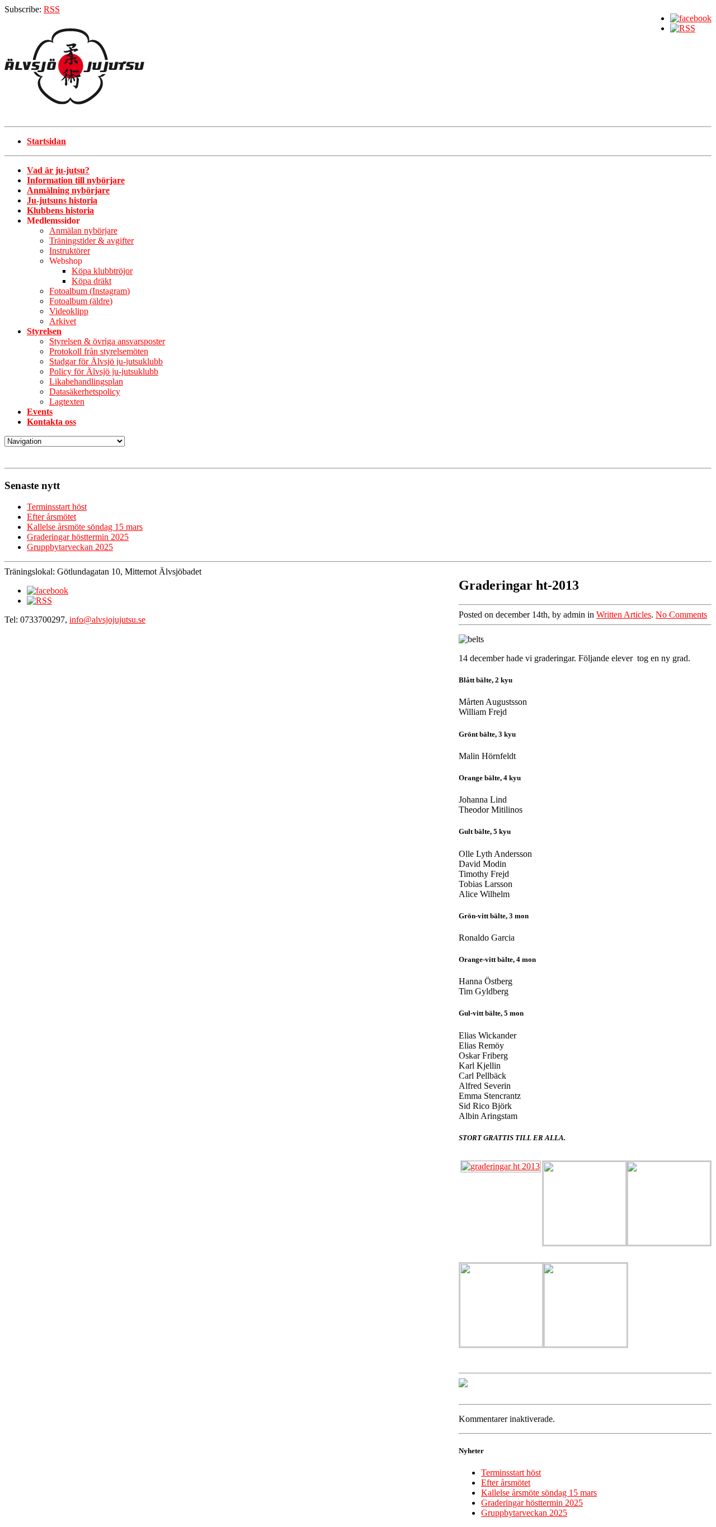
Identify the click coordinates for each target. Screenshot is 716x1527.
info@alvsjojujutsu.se (107, 619)
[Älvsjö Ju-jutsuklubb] (358, 70)
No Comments (681, 614)
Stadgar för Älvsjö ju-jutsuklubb (106, 361)
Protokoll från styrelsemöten (98, 351)
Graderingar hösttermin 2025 (78, 537)
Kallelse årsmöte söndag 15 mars (85, 527)
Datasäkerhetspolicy (84, 391)
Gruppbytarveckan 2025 (70, 547)
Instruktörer (69, 250)
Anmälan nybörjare (83, 230)
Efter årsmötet (51, 516)
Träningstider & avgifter (91, 240)
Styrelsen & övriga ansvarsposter (107, 341)
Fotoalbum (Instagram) (89, 291)
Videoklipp (68, 311)
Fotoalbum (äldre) (80, 301)
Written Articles (623, 614)
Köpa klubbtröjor (102, 271)
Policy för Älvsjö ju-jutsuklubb (103, 371)
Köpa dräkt (91, 281)
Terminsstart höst (57, 506)
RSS (52, 9)
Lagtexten (66, 401)
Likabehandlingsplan (86, 381)
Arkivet (62, 321)
